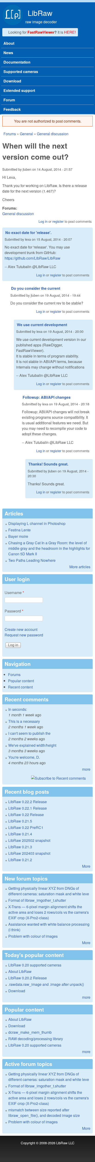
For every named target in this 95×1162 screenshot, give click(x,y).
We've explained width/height (32, 745)
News (8, 52)
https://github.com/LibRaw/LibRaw (32, 258)
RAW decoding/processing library (35, 1038)
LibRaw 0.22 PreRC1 (25, 827)
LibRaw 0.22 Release (26, 814)
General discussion (52, 133)
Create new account (21, 629)
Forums (9, 133)
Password (14, 611)
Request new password (24, 635)
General (26, 133)
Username (14, 592)
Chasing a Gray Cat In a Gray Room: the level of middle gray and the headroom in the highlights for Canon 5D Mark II (49, 548)
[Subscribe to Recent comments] (47, 778)
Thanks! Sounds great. (48, 464)
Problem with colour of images (33, 936)
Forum (9, 99)
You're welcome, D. (24, 757)
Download (12, 81)
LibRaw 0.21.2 (20, 859)
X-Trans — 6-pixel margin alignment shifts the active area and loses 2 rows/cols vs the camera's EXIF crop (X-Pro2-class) (48, 912)
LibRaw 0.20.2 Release (27, 978)
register (58, 221)
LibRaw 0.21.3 (20, 846)
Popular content (21, 680)
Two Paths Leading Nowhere (32, 560)
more (86, 769)
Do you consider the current (35, 288)
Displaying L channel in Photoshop (36, 523)
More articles (79, 566)
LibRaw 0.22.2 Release (27, 801)
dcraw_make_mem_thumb (30, 1032)
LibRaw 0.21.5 (20, 821)
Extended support (19, 90)
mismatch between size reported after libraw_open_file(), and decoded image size (44, 1112)
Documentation (16, 62)
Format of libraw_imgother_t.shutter (37, 900)
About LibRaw (20, 971)
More (86, 866)
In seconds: (17, 709)
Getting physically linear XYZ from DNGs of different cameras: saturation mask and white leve (48, 891)
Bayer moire (18, 536)
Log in (43, 221)
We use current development (42, 324)
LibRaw (40, 12)
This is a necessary (24, 721)
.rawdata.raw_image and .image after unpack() (46, 984)
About (8, 43)
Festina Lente (19, 530)
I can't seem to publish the (29, 733)
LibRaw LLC (65, 1142)
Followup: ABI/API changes (47, 397)
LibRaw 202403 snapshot (29, 853)
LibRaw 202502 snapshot (29, 840)
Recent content (20, 687)
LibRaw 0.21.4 (20, 834)
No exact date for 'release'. (28, 232)
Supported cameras (20, 71)
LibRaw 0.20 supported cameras (34, 965)
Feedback (12, 109)
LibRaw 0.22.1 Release (27, 808)
